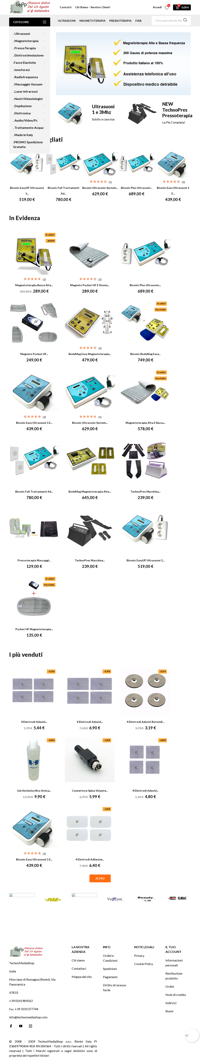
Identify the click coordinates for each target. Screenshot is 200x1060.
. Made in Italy (23, 135)
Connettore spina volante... (90, 790)
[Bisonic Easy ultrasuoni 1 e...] (173, 164)
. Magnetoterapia (25, 41)
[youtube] (20, 1026)
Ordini (169, 986)
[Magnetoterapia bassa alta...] (34, 254)
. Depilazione (22, 106)
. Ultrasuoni (21, 33)
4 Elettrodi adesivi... (34, 721)
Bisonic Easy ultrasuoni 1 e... (34, 422)
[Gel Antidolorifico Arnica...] (34, 760)
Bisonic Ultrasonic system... (100, 187)
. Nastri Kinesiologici (28, 98)
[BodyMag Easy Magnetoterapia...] (90, 323)
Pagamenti (110, 977)
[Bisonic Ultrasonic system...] (100, 164)
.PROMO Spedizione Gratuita (28, 144)
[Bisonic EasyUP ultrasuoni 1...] (27, 164)
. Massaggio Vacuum (27, 84)
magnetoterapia (92, 20)
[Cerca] (185, 20)
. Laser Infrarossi (25, 91)
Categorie (21, 22)
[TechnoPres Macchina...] (145, 461)
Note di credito (175, 994)
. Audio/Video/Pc (25, 120)
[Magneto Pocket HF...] (34, 323)
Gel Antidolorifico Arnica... (34, 790)
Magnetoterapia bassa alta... (34, 285)
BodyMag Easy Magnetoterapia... (90, 354)
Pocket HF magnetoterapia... (34, 629)
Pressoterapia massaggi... (34, 560)
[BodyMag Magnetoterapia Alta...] (90, 461)
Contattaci (79, 968)
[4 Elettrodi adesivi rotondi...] (145, 691)
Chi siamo (78, 960)
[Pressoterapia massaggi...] (34, 530)
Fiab (138, 20)
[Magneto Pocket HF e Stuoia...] (90, 254)
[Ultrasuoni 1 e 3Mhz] (88, 113)
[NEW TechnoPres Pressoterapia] (158, 113)
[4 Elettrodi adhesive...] (90, 829)
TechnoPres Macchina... (145, 491)
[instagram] (30, 1026)
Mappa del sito (82, 976)
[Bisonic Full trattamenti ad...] (63, 164)
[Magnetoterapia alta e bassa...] (145, 392)
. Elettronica (22, 113)
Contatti (65, 7)
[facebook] (10, 1026)
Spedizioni (110, 968)
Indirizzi (170, 1003)
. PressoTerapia (24, 48)
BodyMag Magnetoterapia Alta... (90, 491)
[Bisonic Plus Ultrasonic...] (136, 164)
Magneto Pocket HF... (34, 354)
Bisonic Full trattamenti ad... (34, 491)
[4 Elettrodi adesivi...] (34, 691)
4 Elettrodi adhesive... (90, 859)
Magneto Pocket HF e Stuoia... (89, 285)
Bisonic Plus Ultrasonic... (136, 187)
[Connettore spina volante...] (90, 760)
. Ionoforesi (21, 70)
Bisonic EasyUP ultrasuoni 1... (145, 560)
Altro (100, 878)
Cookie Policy (143, 964)
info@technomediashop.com (28, 1017)
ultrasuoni (67, 20)
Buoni (169, 1011)
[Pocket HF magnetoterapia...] (34, 598)
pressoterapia (120, 20)
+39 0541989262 (21, 1001)
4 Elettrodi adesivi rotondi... (145, 721)
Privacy (139, 955)
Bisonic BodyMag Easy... (145, 354)
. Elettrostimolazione (28, 55)
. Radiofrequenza (25, 77)
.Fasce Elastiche (24, 62)
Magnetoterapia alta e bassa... (145, 422)
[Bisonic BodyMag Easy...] (145, 323)
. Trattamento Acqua (28, 127)
